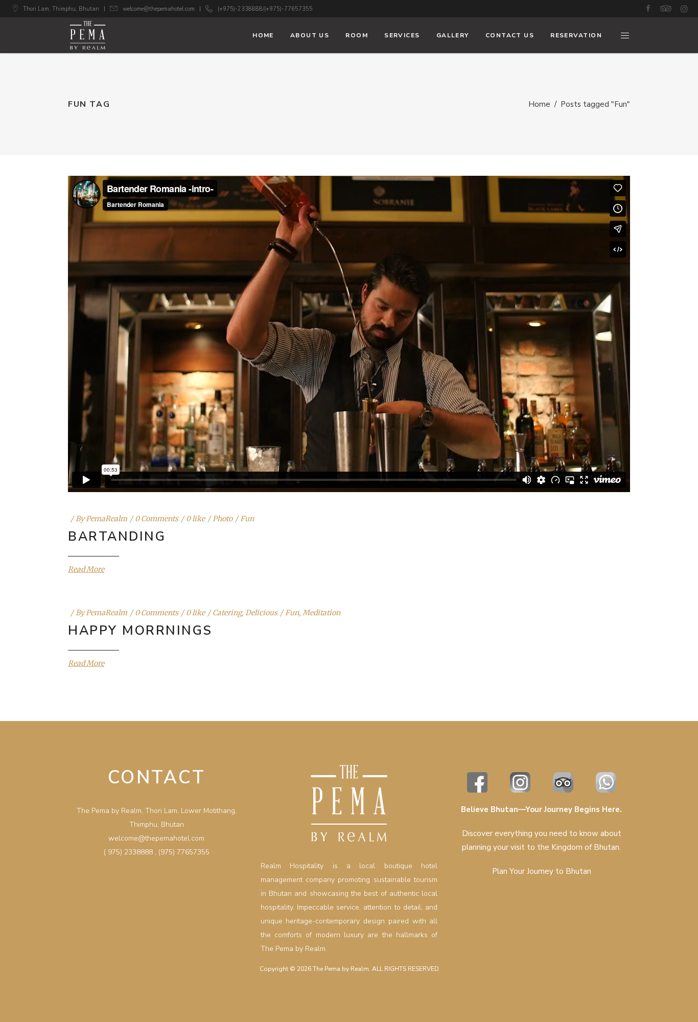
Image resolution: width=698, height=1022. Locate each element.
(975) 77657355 (184, 852)
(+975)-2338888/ (241, 9)
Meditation (321, 612)
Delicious (261, 612)
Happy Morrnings (140, 630)
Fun (247, 518)
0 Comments (156, 518)
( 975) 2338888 (128, 852)
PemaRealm (106, 518)
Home (539, 104)
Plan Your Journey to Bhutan (541, 871)
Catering (227, 612)
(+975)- (274, 9)
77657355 (298, 9)
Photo (222, 518)
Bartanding (117, 536)
